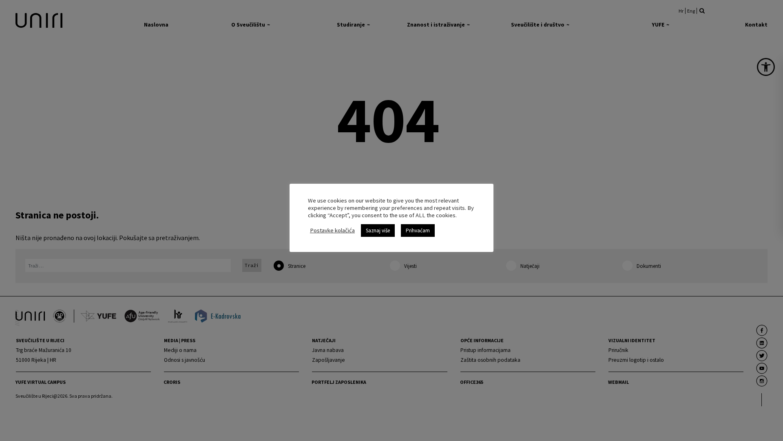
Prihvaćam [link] (418, 230)
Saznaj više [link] (378, 230)
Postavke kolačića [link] (332, 230)
